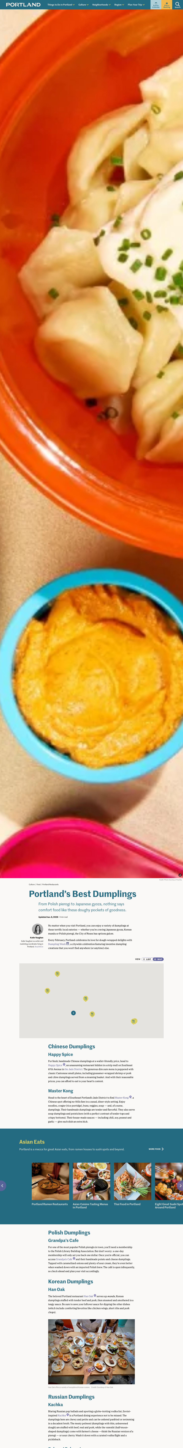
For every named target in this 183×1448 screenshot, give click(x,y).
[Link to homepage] (23, 5)
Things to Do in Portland (60, 4)
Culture (82, 4)
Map (159, 959)
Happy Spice (55, 1065)
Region (118, 4)
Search (178, 7)
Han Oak (88, 1296)
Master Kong (122, 1097)
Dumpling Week (57, 944)
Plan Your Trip (135, 4)
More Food (155, 1149)
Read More (39, 946)
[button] (48, 990)
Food (38, 884)
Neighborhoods (100, 4)
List (148, 959)
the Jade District (74, 1069)
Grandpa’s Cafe (64, 1259)
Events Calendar (156, 6)
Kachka (62, 1415)
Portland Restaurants (50, 884)
